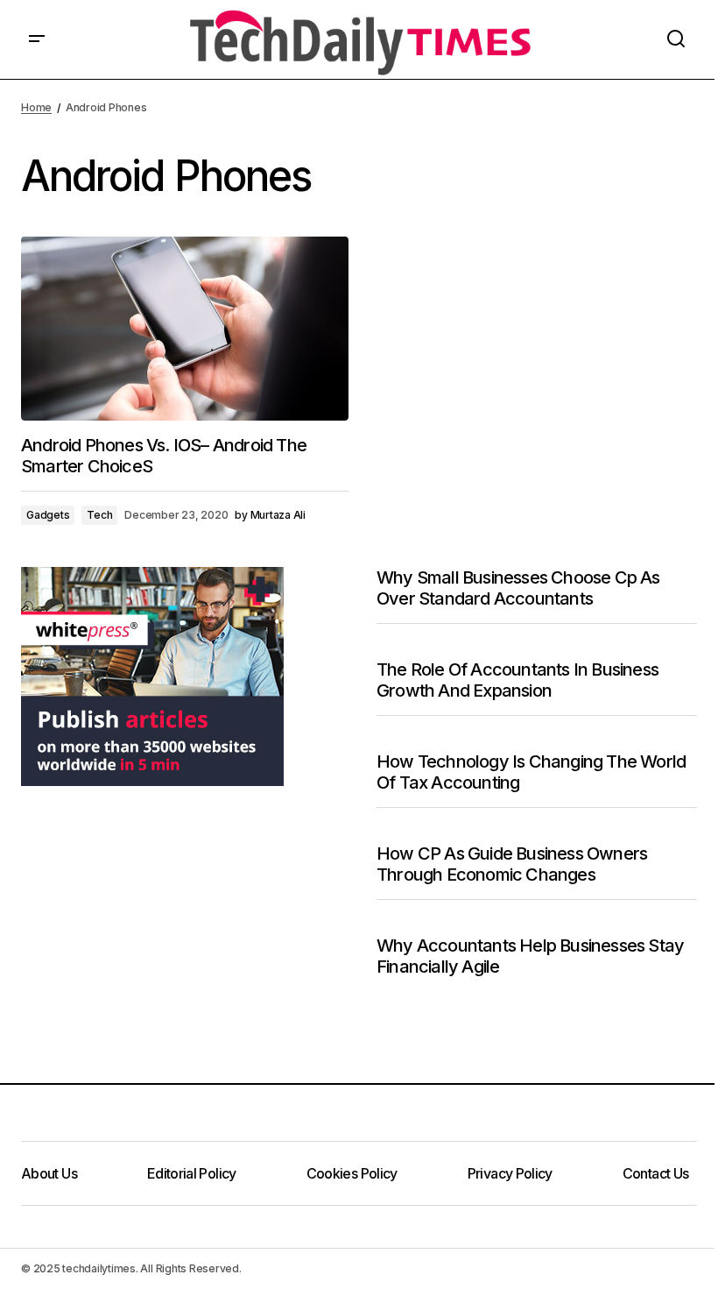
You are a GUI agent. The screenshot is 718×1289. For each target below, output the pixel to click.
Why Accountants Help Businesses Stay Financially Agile (530, 956)
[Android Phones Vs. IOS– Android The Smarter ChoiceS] (184, 329)
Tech (99, 514)
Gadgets (47, 514)
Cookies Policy (352, 1173)
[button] (37, 39)
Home (36, 107)
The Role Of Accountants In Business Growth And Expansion (517, 680)
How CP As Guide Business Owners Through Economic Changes (512, 864)
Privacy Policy (510, 1173)
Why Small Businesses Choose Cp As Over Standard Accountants (518, 588)
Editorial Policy (191, 1173)
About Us (49, 1173)
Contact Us (656, 1173)
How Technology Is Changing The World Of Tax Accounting (531, 772)
